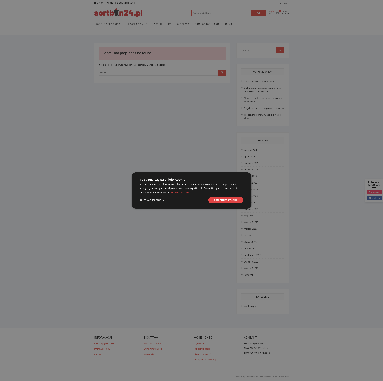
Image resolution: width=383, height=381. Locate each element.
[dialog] (191, 190)
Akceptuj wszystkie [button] (225, 200)
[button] (152, 200)
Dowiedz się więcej (180, 191)
